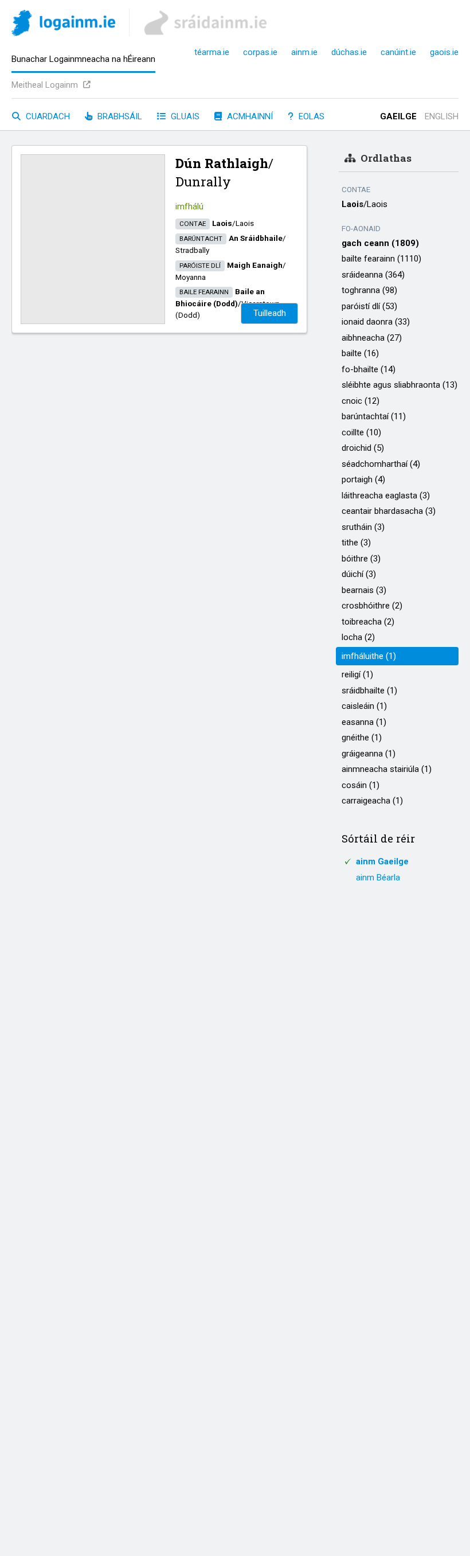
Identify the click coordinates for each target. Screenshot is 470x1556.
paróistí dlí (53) (369, 306)
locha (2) (358, 637)
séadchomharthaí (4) (381, 464)
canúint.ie (398, 52)
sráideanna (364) (373, 275)
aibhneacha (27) (372, 338)
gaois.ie (444, 52)
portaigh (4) (363, 479)
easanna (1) (364, 722)
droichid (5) (363, 448)
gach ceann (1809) (380, 243)
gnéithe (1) (362, 737)
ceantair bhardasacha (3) (389, 511)
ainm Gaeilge (382, 861)
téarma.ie (211, 52)
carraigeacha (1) (372, 800)
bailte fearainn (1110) (381, 259)
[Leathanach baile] (63, 25)
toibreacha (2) (368, 622)
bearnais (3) (364, 590)
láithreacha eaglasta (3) (386, 495)
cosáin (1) (360, 785)
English (442, 116)
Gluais (184, 116)
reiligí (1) (357, 674)
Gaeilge (398, 116)
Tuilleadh (269, 313)
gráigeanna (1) (368, 753)
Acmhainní (249, 116)
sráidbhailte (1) (369, 690)
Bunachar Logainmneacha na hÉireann (83, 59)
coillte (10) (361, 432)
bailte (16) (360, 353)
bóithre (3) (361, 558)
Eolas (310, 116)
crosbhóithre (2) (372, 605)
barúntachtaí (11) (374, 416)
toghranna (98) (369, 290)
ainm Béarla (378, 877)
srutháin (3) (363, 527)
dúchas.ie (349, 52)
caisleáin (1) (364, 706)
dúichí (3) (359, 574)
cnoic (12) (360, 401)
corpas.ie (260, 52)
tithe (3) (356, 542)
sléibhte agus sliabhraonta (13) (399, 385)
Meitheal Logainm (45, 85)
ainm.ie (304, 52)
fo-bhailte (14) (368, 369)
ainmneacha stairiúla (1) (387, 769)
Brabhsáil (118, 116)
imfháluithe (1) (369, 656)
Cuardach (46, 116)
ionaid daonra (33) (376, 322)
